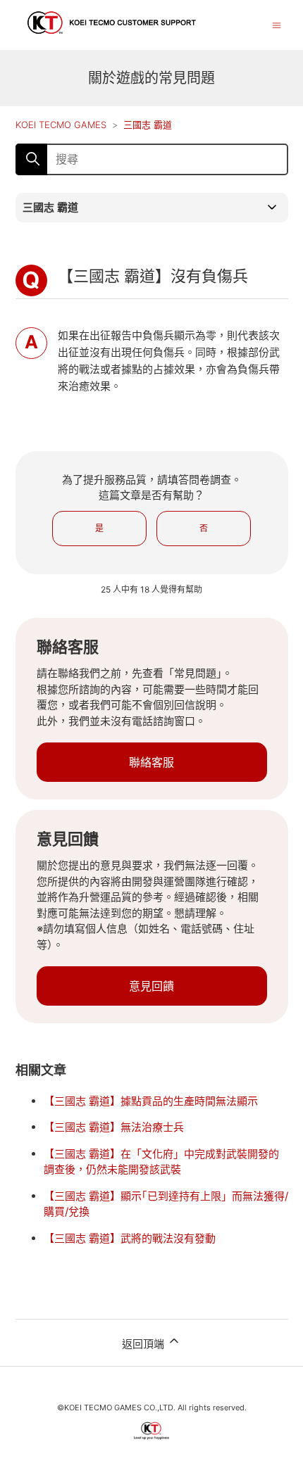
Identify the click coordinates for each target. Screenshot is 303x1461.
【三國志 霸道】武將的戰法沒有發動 (130, 1238)
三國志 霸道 (147, 124)
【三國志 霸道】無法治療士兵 (114, 1127)
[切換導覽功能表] (276, 24)
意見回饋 (151, 986)
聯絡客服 (151, 762)
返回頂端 (144, 1344)
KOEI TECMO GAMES (61, 124)
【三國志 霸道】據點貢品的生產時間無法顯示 (151, 1101)
